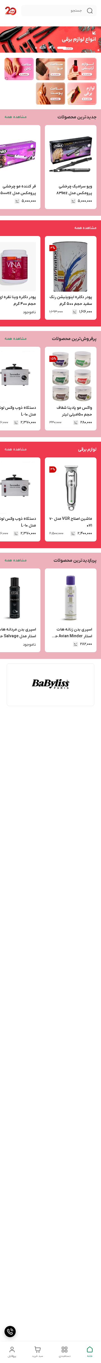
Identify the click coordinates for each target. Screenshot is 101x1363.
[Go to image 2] (54, 48)
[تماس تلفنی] (10, 1331)
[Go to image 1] (61, 48)
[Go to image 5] (40, 48)
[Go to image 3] (49, 48)
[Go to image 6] (36, 48)
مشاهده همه (15, 117)
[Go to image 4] (45, 48)
